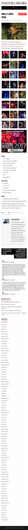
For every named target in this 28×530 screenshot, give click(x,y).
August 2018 (4, 386)
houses (22, 212)
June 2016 (3, 419)
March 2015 (4, 445)
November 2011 (5, 479)
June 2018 (3, 391)
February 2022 (4, 334)
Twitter (20, 244)
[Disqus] (14, 278)
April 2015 (3, 443)
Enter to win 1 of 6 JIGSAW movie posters (7, 251)
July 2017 (3, 403)
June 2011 (3, 488)
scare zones (4, 214)
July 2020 (3, 355)
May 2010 (3, 512)
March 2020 (4, 357)
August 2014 (4, 450)
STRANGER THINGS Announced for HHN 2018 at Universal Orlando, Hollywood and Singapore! (20, 253)
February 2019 (4, 381)
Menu (14, 8)
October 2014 (4, 448)
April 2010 (3, 514)
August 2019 (4, 367)
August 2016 (4, 415)
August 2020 (4, 353)
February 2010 (4, 519)
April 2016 (3, 424)
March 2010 (4, 517)
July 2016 (3, 417)
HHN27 (5, 212)
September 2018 (5, 384)
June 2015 (3, 438)
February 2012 (4, 474)
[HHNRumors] (14, 3)
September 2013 (5, 457)
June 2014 (3, 455)
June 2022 (3, 326)
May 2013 (3, 467)
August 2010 (4, 505)
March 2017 (4, 410)
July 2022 (3, 324)
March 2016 (4, 426)
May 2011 (3, 491)
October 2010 (4, 500)
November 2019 (5, 362)
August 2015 (4, 434)
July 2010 (3, 507)
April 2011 (3, 493)
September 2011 (5, 481)
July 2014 (3, 453)
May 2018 (3, 393)
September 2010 (5, 503)
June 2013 (3, 464)
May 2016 (3, 422)
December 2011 (5, 476)
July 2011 (3, 486)
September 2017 (5, 398)
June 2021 (3, 343)
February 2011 (4, 498)
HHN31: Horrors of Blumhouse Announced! (11, 310)
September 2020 (5, 350)
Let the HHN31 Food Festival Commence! (10, 302)
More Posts (14, 244)
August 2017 (4, 400)
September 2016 (5, 412)
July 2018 (3, 388)
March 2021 (4, 345)
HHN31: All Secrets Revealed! (8, 304)
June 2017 (3, 405)
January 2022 (4, 336)
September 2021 (5, 338)
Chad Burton (20, 20)
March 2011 (4, 495)
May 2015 (3, 441)
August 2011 (4, 484)
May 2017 (3, 407)
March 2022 (4, 331)
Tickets (9, 214)
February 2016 (4, 429)
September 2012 (5, 472)
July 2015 (3, 436)
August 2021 (4, 341)
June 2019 (3, 372)
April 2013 (3, 469)
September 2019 (5, 365)
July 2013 (3, 462)
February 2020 (4, 360)
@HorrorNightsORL (17, 46)
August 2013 (4, 460)
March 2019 (4, 379)
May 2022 (3, 329)
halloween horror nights (15, 212)
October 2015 (4, 431)
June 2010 (3, 510)
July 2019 (3, 369)
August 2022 (4, 322)
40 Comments (22, 14)
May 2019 (3, 374)
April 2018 (3, 395)
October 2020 (4, 348)
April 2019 (3, 376)
